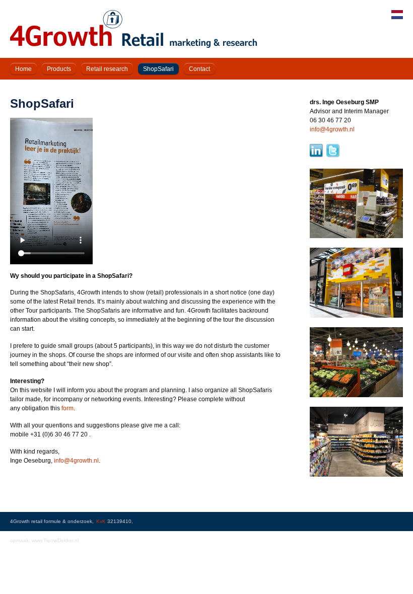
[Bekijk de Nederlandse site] (397, 17)
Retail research (107, 68)
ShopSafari (158, 68)
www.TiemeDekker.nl (55, 540)
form (67, 408)
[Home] (133, 45)
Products (59, 68)
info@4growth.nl (76, 460)
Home (23, 68)
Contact (199, 68)
